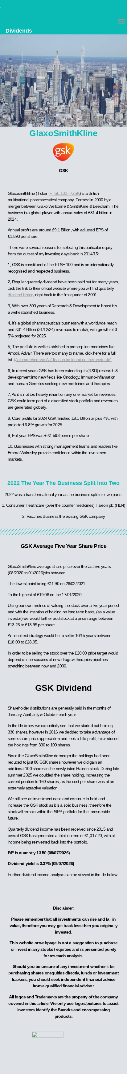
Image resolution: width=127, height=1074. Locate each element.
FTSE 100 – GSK (64, 193)
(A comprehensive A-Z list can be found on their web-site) (62, 359)
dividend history (21, 294)
